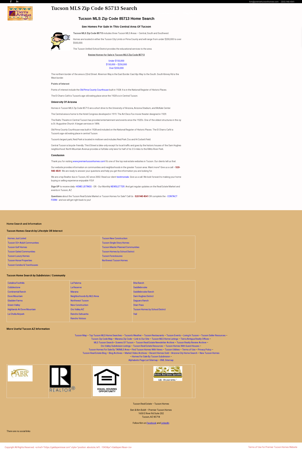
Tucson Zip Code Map (102, 339)
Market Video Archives (136, 353)
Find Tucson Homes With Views (147, 349)
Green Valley (14, 305)
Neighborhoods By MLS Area (85, 296)
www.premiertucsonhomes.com (89, 161)
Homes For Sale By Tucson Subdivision (151, 356)
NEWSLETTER (118, 186)
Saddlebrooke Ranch (143, 292)
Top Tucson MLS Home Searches (105, 335)
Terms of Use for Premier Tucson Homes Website (272, 447)
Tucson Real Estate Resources (148, 346)
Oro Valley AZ (77, 309)
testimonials (123, 177)
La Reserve (76, 287)
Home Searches (167, 13)
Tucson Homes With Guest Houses (182, 346)
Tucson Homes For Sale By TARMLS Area (109, 349)
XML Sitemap (166, 360)
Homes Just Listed (17, 238)
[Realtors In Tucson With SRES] (168, 373)
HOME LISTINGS (84, 186)
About (147, 13)
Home (135, 13)
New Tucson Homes (209, 353)
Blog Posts (190, 13)
